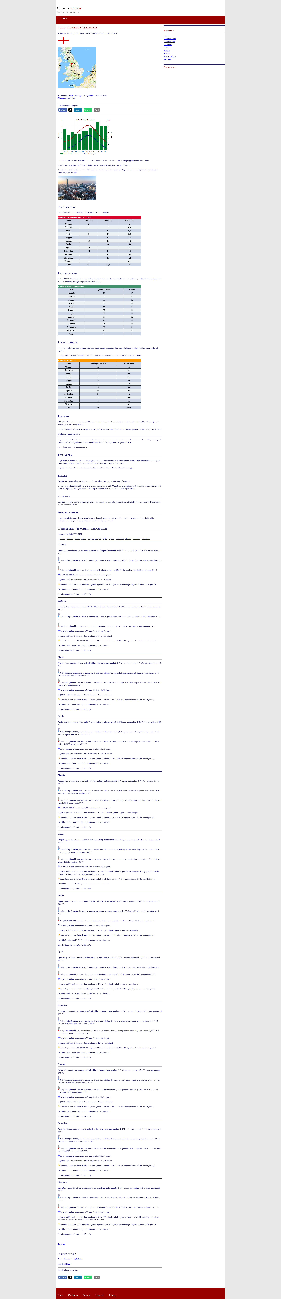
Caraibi (167, 50)
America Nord (170, 38)
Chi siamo (73, 1295)
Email (97, 110)
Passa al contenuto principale (67, 1)
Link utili (99, 1295)
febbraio (70, 538)
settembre (120, 538)
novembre (136, 538)
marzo (77, 538)
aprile (83, 538)
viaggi (69, 8)
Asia (166, 47)
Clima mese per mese (66, 98)
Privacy (112, 1295)
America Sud (169, 41)
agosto (111, 538)
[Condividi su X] (70, 110)
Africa (166, 35)
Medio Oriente (170, 56)
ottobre (128, 538)
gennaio (62, 538)
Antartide (168, 44)
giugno (98, 538)
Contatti (86, 1295)
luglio (105, 538)
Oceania (167, 59)
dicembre (146, 538)
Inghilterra (90, 95)
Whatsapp (87, 110)
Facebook (62, 110)
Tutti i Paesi (66, 1264)
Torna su (61, 1244)
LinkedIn (78, 110)
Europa (79, 95)
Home (70, 95)
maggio (91, 538)
